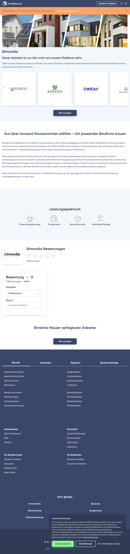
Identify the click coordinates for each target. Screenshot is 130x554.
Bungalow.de (96, 510)
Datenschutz (72, 442)
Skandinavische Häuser (14, 405)
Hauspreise (45, 362)
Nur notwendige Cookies (109, 544)
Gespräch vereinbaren (76, 463)
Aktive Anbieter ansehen (67, 11)
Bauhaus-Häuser (11, 380)
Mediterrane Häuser (13, 392)
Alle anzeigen (65, 113)
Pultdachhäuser (74, 405)
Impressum (72, 446)
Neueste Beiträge (109, 362)
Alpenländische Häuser (14, 376)
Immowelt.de (35, 504)
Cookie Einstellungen (76, 433)
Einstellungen (85, 544)
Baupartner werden (75, 459)
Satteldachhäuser (74, 392)
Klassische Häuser (75, 380)
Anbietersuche (10, 468)
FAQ (6, 438)
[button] (121, 3)
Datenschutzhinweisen (90, 537)
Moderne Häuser (11, 397)
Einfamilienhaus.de (34, 517)
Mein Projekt (9, 472)
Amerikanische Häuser (14, 372)
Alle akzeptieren (62, 544)
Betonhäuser (9, 385)
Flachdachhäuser (74, 397)
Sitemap (7, 442)
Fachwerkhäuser (74, 376)
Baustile (16, 362)
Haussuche (9, 463)
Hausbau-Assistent (107, 3)
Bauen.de (95, 504)
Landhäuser (72, 385)
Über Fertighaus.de (12, 433)
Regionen (75, 362)
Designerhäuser (74, 372)
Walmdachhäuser (74, 401)
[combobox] (24, 306)
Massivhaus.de (34, 510)
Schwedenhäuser (11, 401)
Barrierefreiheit (73, 438)
